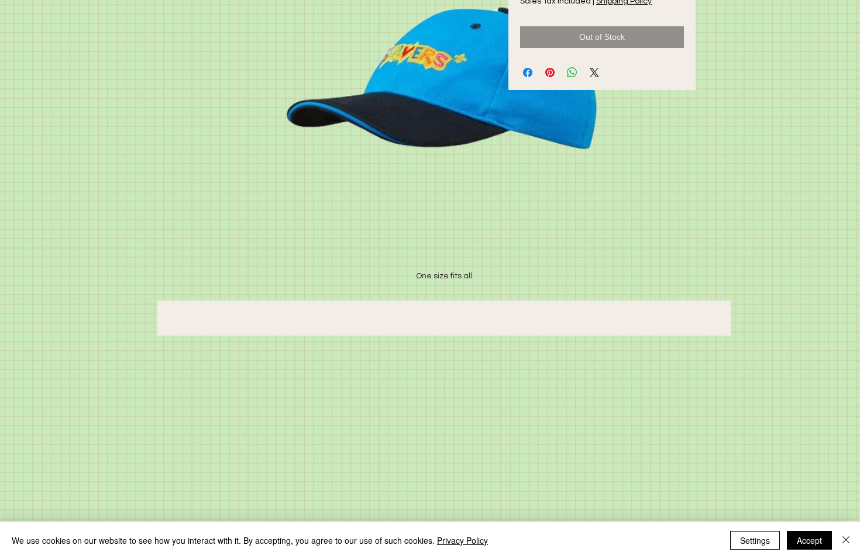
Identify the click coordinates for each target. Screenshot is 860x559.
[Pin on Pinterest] (550, 72)
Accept (809, 540)
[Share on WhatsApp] (572, 72)
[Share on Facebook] (528, 72)
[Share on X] (594, 72)
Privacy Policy (462, 540)
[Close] (846, 540)
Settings (755, 540)
